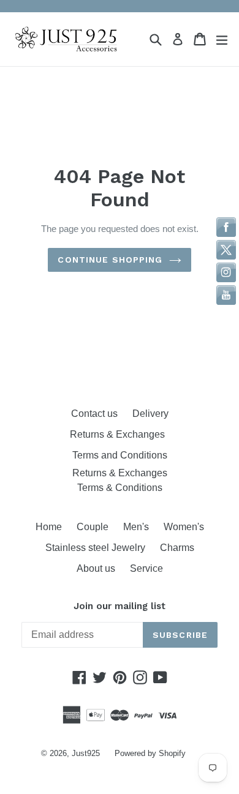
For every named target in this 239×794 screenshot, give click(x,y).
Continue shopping (110, 259)
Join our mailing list (119, 606)
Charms (177, 547)
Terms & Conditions (119, 487)
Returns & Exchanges (120, 434)
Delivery (150, 413)
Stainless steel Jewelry (95, 547)
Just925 (86, 753)
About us (96, 568)
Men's (136, 527)
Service (146, 568)
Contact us (94, 413)
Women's (184, 527)
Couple (92, 527)
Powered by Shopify (150, 753)
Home (49, 527)
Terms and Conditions (119, 455)
